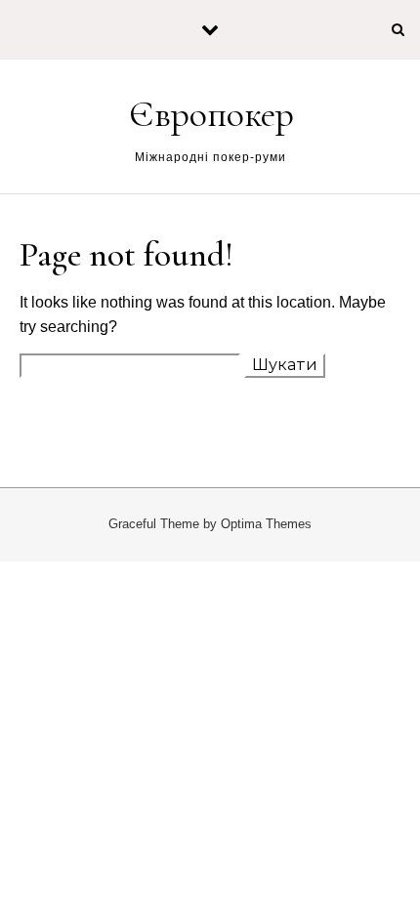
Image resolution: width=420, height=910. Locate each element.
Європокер (211, 114)
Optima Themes (266, 524)
